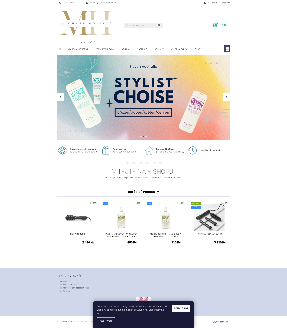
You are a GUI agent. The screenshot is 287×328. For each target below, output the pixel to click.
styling (126, 49)
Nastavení (106, 320)
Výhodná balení (179, 49)
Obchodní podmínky (68, 284)
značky (199, 49)
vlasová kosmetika (78, 49)
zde (99, 313)
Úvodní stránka (60, 49)
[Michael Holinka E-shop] (86, 27)
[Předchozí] (60, 97)
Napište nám (65, 291)
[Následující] (226, 97)
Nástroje (142, 49)
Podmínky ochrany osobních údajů (74, 288)
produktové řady (105, 49)
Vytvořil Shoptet (223, 322)
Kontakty (63, 281)
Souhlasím (181, 308)
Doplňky (159, 49)
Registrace (225, 3)
